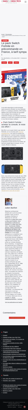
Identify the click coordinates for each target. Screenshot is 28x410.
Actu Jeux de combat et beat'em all (12, 378)
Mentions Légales (7, 367)
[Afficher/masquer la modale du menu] (25, 2)
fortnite (4, 62)
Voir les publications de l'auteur (13, 302)
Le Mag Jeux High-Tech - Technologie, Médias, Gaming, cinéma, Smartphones (13, 226)
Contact (5, 335)
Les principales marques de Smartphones (14, 354)
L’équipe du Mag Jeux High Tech (11, 337)
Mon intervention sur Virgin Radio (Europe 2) (14, 265)
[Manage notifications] (24, 407)
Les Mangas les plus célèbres (11, 346)
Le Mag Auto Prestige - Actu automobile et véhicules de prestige (13, 222)
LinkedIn (7, 297)
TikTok (13, 297)
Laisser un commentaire (17, 317)
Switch (16, 62)
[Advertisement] (14, 14)
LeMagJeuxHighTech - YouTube (13, 299)
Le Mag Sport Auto (16, 219)
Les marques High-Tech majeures (12, 348)
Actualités (5, 40)
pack (10, 62)
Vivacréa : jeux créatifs (9, 380)
